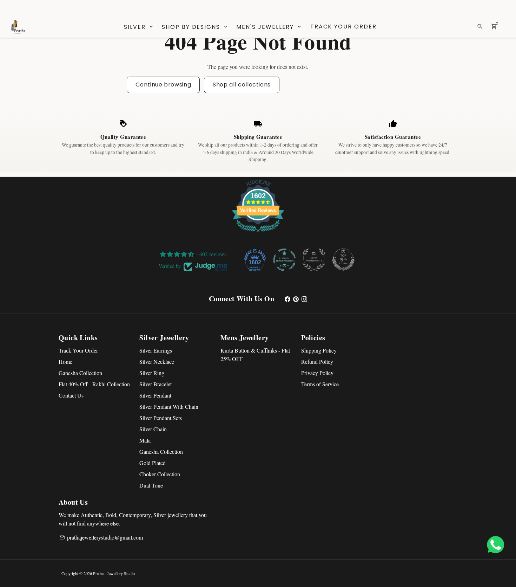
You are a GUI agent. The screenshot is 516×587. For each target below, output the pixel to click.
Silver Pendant (155, 395)
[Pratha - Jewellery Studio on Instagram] (304, 298)
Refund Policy (317, 361)
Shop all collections (242, 84)
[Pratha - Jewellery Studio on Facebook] (287, 298)
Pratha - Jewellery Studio (114, 573)
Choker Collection (159, 474)
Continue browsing (163, 84)
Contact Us (71, 395)
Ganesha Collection (80, 372)
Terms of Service (320, 384)
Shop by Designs (195, 27)
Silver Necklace (156, 361)
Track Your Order (343, 26)
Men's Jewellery (269, 27)
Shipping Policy (319, 350)
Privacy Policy (317, 372)
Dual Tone (151, 485)
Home (65, 361)
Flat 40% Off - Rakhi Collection (94, 384)
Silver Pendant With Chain (168, 406)
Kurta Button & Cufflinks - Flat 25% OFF (255, 354)
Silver (139, 27)
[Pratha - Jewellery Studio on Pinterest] (296, 298)
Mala (145, 440)
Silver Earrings (155, 350)
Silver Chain (153, 429)
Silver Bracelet (155, 384)
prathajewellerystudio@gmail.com (101, 537)
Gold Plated (152, 462)
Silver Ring (151, 372)
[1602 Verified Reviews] (258, 233)
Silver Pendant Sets (160, 417)
